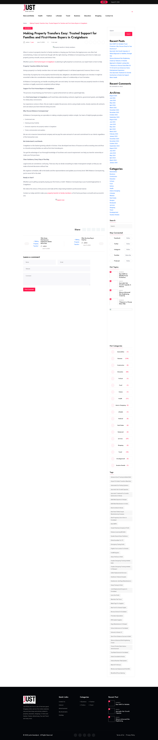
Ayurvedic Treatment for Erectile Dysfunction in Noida (120, 494)
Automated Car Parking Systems (119, 485)
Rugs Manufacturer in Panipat (119, 624)
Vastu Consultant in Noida (118, 656)
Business (77, 16)
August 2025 (113, 119)
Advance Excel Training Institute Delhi (121, 477)
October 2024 (114, 143)
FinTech (112, 181)
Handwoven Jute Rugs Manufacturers (121, 581)
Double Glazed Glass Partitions (119, 536)
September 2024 (114, 146)
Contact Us (109, 16)
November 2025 (114, 112)
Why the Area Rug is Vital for (87, 239)
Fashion (49, 16)
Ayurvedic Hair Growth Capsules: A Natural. (125, 285)
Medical (112, 195)
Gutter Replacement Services (118, 572)
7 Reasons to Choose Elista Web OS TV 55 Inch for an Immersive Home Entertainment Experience (120, 68)
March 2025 (113, 131)
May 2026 (112, 103)
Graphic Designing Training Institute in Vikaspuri (120, 568)
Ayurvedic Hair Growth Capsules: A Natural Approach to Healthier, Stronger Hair (121, 53)
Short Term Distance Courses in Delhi (121, 636)
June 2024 (113, 153)
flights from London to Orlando (119, 548)
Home (25, 23)
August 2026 (113, 95)
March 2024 (113, 160)
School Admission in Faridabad (119, 628)
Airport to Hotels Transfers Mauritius (121, 481)
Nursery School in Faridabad (118, 611)
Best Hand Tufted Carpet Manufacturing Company (117, 513)
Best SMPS (114, 523)
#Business (28, 28)
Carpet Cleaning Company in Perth (120, 528)
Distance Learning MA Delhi (118, 532)
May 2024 (112, 155)
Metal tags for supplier (117, 603)
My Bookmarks (63, 712)
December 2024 (114, 139)
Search (112, 30)
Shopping (98, 16)
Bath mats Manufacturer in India (119, 503)
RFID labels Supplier (116, 620)
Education (87, 16)
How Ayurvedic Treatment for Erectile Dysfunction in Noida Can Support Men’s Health (120, 75)
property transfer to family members (59, 193)
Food (111, 183)
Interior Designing (115, 191)
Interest (61, 705)
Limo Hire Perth (115, 595)
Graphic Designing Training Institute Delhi (120, 562)
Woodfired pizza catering (118, 673)
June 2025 (113, 124)
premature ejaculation (117, 615)
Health (40, 16)
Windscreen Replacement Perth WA (120, 669)
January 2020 (113, 162)
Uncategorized (114, 212)
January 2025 (113, 136)
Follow (128, 238)
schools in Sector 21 (116, 632)
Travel (68, 16)
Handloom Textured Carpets (118, 577)
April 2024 (113, 158)
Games (112, 186)
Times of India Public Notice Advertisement (118, 647)
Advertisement (63, 708)
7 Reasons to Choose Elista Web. (125, 303)
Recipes (112, 200)
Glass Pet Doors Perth (117, 556)
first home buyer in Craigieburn (44, 62)
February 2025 (114, 134)
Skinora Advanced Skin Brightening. (123, 720)
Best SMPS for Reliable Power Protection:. (123, 275)
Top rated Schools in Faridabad (119, 652)
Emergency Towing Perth (117, 544)
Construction (113, 176)
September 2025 (114, 117)
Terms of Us (120, 735)
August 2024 (113, 148)
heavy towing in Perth (117, 585)
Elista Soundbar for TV (117, 540)
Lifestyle (59, 16)
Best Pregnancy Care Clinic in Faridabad (119, 519)
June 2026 (113, 100)
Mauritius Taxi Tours (116, 599)
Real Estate (113, 198)
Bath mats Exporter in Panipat (118, 499)
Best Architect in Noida (117, 507)
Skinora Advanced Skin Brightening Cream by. (124, 294)
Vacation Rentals (114, 215)
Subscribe (128, 255)
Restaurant (113, 203)
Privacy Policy (130, 735)
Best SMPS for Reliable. (123, 704)
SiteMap (61, 715)
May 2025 (112, 127)
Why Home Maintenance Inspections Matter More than (46, 240)
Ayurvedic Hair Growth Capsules (119, 489)
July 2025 (112, 122)
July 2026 (112, 98)
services (112, 205)
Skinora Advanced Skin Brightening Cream (120, 641)
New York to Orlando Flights (118, 607)
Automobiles (113, 171)
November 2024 (114, 141)
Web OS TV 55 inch (116, 664)
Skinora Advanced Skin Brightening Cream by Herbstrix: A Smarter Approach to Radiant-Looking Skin (120, 61)
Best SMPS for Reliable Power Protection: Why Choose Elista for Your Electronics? (121, 46)
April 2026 (113, 105)
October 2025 (114, 115)
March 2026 (113, 107)
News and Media (28, 16)
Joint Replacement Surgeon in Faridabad (119, 590)
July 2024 (112, 150)
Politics (83, 705)
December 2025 (114, 110)
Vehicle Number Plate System (119, 660)
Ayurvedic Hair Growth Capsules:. (123, 712)
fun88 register (115, 552)
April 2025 (113, 129)
